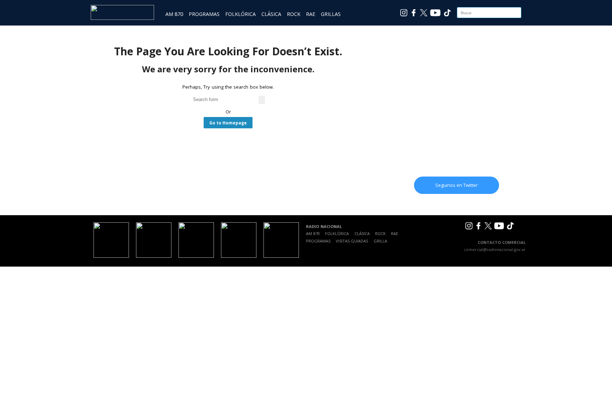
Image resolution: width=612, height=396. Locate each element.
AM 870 (174, 14)
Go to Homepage (228, 123)
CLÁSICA (271, 14)
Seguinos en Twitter (456, 185)
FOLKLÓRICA (240, 14)
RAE (310, 14)
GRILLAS (331, 14)
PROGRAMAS (204, 14)
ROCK (293, 14)
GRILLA (380, 241)
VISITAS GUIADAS (352, 241)
